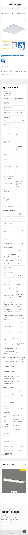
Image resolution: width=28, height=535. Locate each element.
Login (12, 8)
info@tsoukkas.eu (8, 524)
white (4, 73)
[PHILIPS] (3, 61)
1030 (3, 496)
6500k (12, 71)
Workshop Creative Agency (18, 532)
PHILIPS (11, 74)
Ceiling (13, 13)
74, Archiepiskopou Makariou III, (13, 517)
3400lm (6, 71)
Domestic (7, 13)
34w (10, 71)
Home (2, 13)
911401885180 (18, 71)
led (2, 73)
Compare (6, 66)
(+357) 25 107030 (8, 521)
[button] (17, 8)
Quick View (22, 469)
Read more (12, 492)
